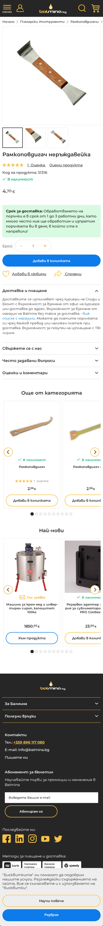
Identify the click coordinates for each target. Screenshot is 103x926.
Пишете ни (16, 757)
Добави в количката (32, 500)
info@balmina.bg (33, 749)
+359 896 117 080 (29, 742)
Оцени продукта (66, 165)
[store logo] (52, 8)
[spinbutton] (33, 246)
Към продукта (32, 638)
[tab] (51, 291)
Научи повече (51, 901)
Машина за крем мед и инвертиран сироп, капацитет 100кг (32, 608)
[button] (35, 138)
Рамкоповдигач (32, 467)
